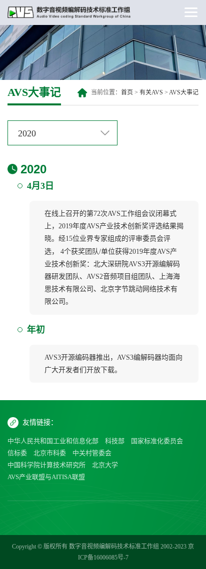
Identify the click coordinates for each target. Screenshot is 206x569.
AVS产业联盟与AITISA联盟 (46, 477)
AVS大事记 (183, 92)
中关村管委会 (92, 453)
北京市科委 (50, 453)
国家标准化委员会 (157, 441)
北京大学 (105, 465)
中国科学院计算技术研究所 (47, 465)
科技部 (114, 441)
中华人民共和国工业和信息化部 (53, 441)
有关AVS (151, 92)
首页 (127, 92)
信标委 (17, 453)
